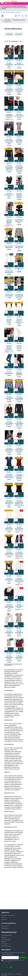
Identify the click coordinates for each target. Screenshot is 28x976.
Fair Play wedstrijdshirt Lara (9, 580)
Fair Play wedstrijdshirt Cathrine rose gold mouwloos (19, 503)
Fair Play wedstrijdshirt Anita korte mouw (9, 450)
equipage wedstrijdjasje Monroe (9, 116)
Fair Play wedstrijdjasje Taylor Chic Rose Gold (19, 424)
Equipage (9, 112)
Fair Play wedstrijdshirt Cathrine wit (9, 528)
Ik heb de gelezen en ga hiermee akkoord (13, 961)
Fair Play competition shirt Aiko (19, 141)
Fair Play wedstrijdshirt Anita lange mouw (19, 450)
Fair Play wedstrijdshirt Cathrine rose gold (9, 503)
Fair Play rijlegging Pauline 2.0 (19, 373)
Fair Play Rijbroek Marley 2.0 (19, 64)
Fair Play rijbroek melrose (19, 347)
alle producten (7, 19)
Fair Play (9, 60)
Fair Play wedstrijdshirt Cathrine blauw (9, 476)
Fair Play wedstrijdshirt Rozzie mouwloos (9, 658)
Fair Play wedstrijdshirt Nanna (19, 606)
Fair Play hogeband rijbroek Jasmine (19, 195)
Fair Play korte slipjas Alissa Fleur (19, 221)
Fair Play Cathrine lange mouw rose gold (9, 141)
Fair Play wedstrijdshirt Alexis (9, 64)
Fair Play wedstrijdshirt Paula (9, 632)
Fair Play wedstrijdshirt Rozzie (19, 632)
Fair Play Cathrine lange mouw (19, 116)
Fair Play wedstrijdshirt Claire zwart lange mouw (19, 554)
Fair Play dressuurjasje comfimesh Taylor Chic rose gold (19, 168)
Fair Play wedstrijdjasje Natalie (9, 398)
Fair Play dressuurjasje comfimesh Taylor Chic (9, 168)
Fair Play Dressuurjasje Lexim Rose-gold (19, 90)
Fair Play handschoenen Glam (8, 195)
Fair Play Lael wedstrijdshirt (9, 271)
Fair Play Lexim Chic (19, 269)
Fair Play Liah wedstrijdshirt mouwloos (19, 296)
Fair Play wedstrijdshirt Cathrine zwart (9, 553)
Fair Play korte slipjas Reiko (9, 246)
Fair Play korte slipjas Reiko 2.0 (19, 247)
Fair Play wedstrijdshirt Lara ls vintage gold (19, 580)
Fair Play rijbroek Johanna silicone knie (9, 348)
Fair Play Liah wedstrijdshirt (9, 295)
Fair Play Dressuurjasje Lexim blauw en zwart (9, 90)
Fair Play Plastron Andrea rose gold (19, 321)
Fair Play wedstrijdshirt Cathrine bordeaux (19, 476)
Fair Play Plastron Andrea (8, 321)
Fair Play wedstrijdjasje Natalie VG (9, 423)
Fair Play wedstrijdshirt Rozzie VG (19, 657)
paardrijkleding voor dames (19, 19)
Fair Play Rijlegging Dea (9, 372)
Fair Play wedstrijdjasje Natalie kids (19, 398)
